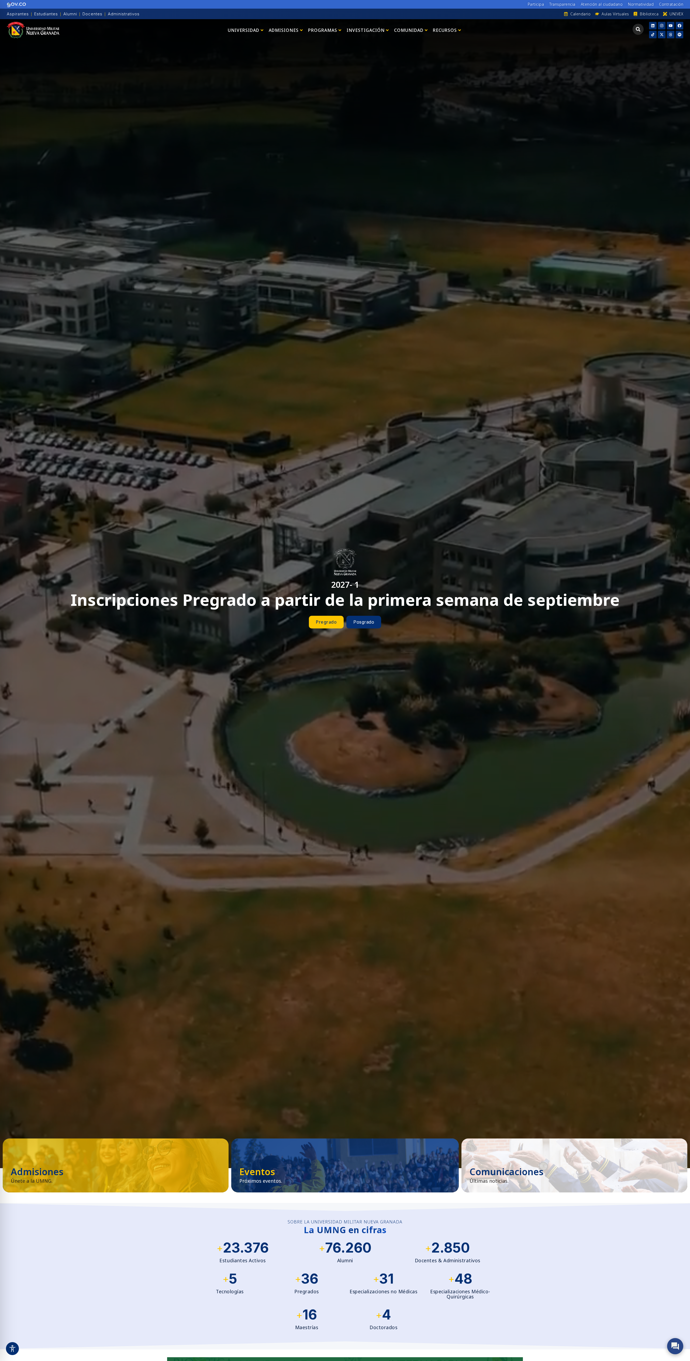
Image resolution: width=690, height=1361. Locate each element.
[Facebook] (679, 25)
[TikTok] (653, 34)
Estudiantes (46, 13)
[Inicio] (33, 30)
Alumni (70, 13)
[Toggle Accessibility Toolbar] (12, 1349)
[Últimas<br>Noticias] (574, 1165)
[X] (661, 34)
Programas (322, 30)
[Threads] (670, 34)
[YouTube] (670, 25)
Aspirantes (18, 13)
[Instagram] (661, 25)
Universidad (243, 30)
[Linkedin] (653, 25)
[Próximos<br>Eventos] (344, 1165)
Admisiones (284, 30)
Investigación (366, 30)
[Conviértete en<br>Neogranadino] (116, 1165)
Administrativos (124, 13)
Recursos (445, 30)
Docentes (92, 13)
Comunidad (408, 30)
